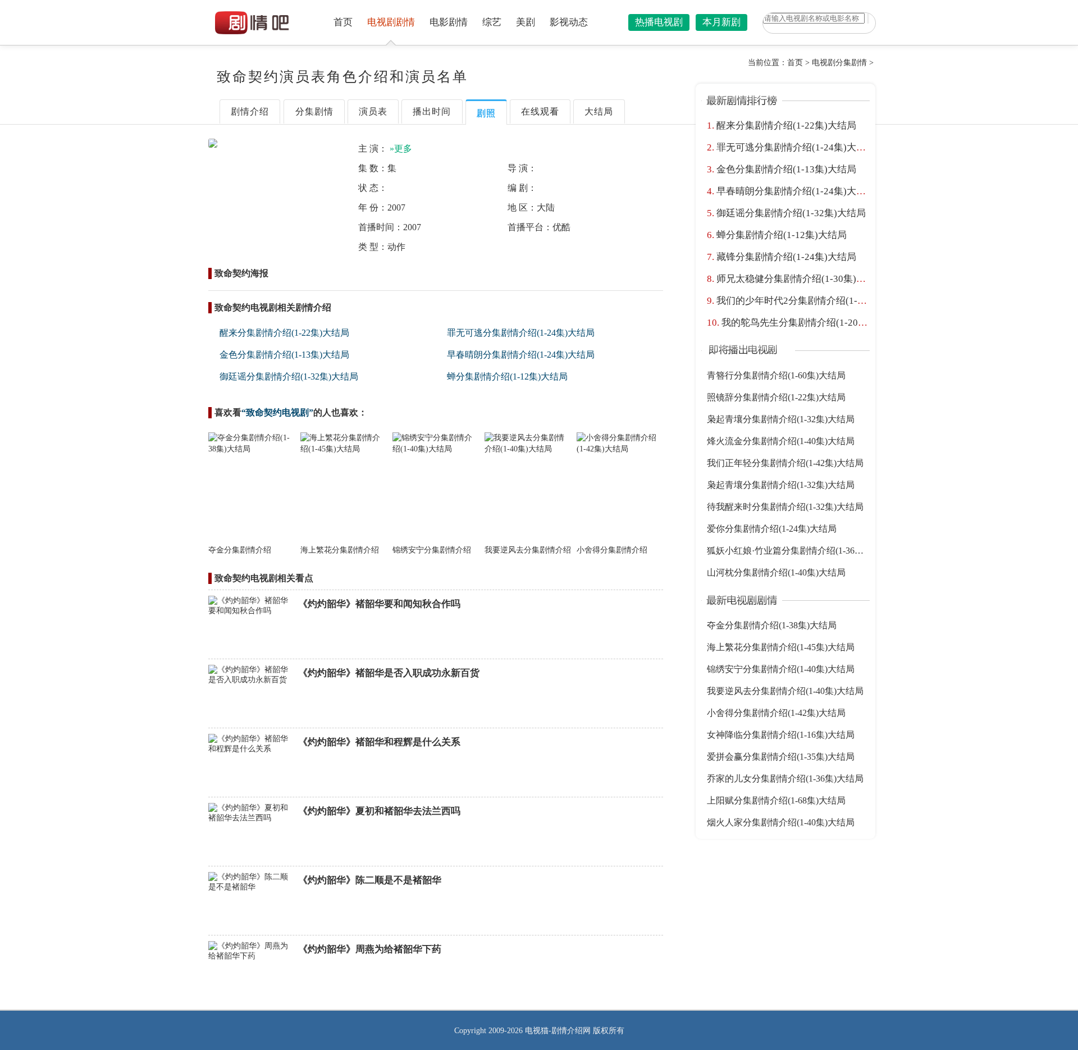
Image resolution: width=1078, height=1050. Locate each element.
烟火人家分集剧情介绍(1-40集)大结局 (781, 822)
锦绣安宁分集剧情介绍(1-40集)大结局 (781, 669)
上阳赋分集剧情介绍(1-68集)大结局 (776, 800)
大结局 (598, 111)
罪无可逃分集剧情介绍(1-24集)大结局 (521, 332)
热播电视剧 (659, 22)
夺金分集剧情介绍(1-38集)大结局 (772, 625)
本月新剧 (721, 22)
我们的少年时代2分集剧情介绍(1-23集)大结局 (812, 300)
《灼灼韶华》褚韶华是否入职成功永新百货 (388, 673)
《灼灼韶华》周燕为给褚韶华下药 (369, 949)
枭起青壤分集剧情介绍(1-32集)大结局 (781, 419)
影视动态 (569, 22)
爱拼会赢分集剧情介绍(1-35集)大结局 (781, 756)
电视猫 (537, 1030)
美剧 (525, 22)
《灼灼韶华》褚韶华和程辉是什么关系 (379, 742)
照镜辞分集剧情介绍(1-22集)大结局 (776, 397)
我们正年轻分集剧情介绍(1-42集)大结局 (785, 463)
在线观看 (540, 111)
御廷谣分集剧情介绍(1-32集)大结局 (289, 376)
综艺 (491, 22)
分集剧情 (314, 111)
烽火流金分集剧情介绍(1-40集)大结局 (781, 441)
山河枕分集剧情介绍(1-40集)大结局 (776, 572)
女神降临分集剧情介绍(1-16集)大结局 (781, 734)
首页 (343, 22)
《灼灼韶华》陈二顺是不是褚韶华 (369, 880)
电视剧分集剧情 (839, 62)
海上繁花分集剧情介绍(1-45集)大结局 (781, 647)
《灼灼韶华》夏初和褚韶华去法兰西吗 (379, 811)
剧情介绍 (250, 111)
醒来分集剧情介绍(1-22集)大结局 (284, 332)
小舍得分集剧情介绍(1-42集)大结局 (776, 713)
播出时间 (432, 111)
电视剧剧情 (391, 22)
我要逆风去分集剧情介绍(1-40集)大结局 (785, 691)
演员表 (373, 111)
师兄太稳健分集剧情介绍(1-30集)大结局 (800, 278)
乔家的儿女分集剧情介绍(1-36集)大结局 (785, 778)
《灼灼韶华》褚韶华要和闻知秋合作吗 (379, 604)
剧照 (486, 113)
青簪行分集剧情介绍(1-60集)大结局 (776, 375)
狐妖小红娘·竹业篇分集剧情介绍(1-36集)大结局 (800, 550)
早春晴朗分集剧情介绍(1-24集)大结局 (521, 354)
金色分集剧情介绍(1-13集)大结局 (284, 354)
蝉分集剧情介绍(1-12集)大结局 (507, 376)
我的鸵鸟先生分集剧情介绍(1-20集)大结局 (810, 322)
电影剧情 (449, 22)
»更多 (401, 148)
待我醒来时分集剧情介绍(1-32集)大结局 (785, 507)
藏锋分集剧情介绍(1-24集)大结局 (786, 257)
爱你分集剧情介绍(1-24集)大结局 (772, 528)
